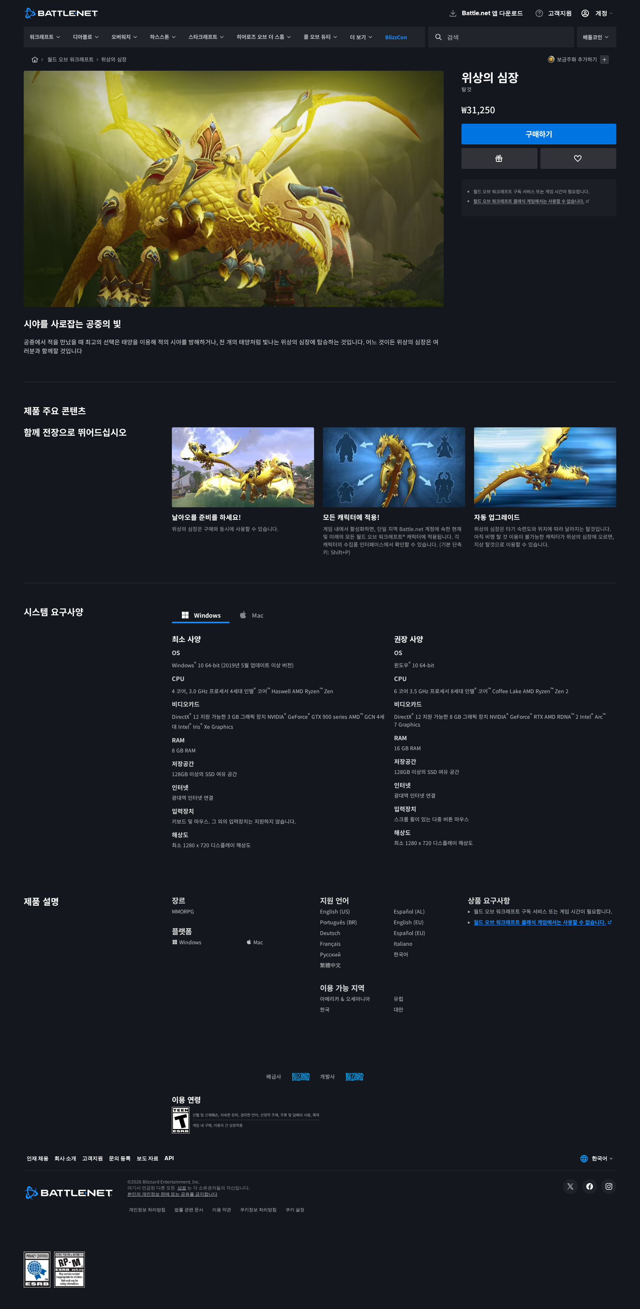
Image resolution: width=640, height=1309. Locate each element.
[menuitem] (45, 37)
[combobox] (507, 37)
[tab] (201, 615)
